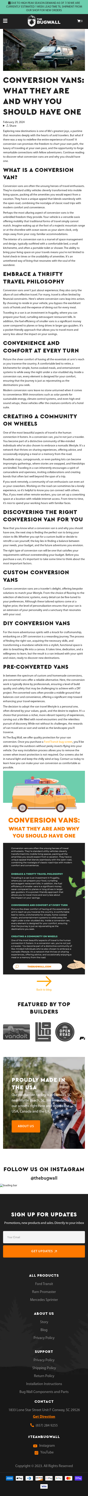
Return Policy (44, 1376)
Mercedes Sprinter (44, 1300)
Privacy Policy (44, 1338)
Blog (44, 1330)
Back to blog (44, 989)
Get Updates (42, 1251)
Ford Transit (44, 1284)
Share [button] (12, 125)
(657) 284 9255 (46, 1426)
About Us (26, 1126)
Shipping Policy (44, 1368)
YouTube (47, 1452)
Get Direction (44, 1417)
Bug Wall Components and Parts (44, 1392)
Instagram (47, 1446)
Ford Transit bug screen (58, 742)
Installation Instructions (44, 1384)
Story (44, 1322)
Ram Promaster (44, 1292)
